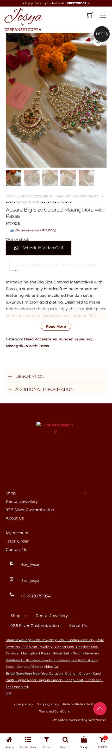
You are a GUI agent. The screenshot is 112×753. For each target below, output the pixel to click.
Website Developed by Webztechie (80, 720)
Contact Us (16, 549)
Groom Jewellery (86, 653)
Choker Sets (64, 647)
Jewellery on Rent (72, 660)
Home (11, 196)
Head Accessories (36, 196)
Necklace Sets (87, 647)
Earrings (12, 653)
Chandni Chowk (77, 673)
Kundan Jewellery (75, 339)
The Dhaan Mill (17, 687)
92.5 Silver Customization (30, 509)
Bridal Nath (61, 653)
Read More (56, 326)
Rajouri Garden (50, 680)
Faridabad (94, 680)
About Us (15, 518)
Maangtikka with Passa (77, 196)
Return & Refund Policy (79, 704)
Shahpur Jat (74, 680)
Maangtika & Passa (35, 653)
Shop (11, 492)
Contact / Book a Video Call (38, 667)
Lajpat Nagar (26, 680)
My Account (17, 532)
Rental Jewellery (22, 501)
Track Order (17, 541)
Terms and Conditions (54, 711)
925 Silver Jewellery (38, 647)
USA (9, 693)
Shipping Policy (48, 704)
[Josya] (22, 18)
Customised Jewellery (38, 660)
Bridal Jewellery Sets (48, 640)
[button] (98, 41)
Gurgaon (56, 673)
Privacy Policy (23, 704)
